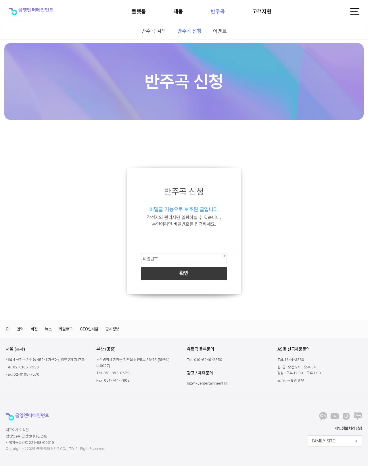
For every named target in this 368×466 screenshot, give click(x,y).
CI (7, 329)
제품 (178, 11)
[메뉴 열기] (354, 11)
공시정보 (112, 329)
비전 (34, 329)
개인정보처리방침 (348, 428)
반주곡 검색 (153, 31)
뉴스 (48, 329)
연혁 (20, 329)
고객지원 (261, 11)
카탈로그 (66, 329)
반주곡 (218, 11)
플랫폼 (139, 11)
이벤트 (220, 31)
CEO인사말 (89, 329)
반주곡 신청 (189, 31)
